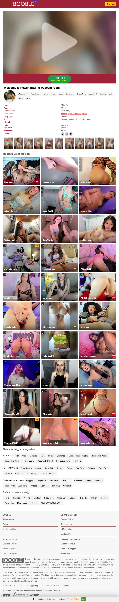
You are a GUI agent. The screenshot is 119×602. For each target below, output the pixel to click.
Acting (28, 98)
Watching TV (23, 94)
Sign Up (110, 3)
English (64, 113)
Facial (7, 497)
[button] (113, 143)
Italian (84, 113)
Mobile (34, 502)
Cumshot (67, 485)
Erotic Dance (26, 468)
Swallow (37, 497)
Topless (60, 468)
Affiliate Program (10, 553)
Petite (50, 455)
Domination (70, 94)
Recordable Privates (12, 460)
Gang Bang (103, 468)
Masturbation (22, 502)
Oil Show (91, 468)
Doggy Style (81, 94)
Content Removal (68, 543)
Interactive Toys (63, 460)
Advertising (65, 553)
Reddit (5, 524)
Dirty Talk (49, 468)
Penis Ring (9, 502)
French (78, 113)
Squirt (61, 94)
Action (20, 98)
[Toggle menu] (5, 4)
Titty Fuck (54, 480)
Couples (33, 455)
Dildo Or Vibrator (49, 473)
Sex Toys (80, 468)
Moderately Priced (45, 460)
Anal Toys (22, 485)
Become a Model (10, 543)
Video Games (35, 94)
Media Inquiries (9, 529)
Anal (110, 94)
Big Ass (86, 119)
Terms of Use (66, 524)
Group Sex (61, 497)
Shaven (64, 119)
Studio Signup (9, 548)
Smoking (98, 480)
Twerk (45, 94)
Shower (38, 468)
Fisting (88, 480)
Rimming (56, 485)
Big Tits (79, 119)
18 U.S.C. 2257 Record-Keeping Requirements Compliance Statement (32, 590)
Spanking (44, 485)
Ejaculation (49, 497)
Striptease (66, 480)
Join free (59, 79)
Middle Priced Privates (78, 455)
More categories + (51, 502)
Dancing (103, 94)
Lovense (8, 473)
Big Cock (72, 119)
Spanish (71, 113)
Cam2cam (29, 460)
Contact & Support (68, 548)
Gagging (29, 480)
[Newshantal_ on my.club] (71, 134)
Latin (42, 455)
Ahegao (34, 485)
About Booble (8, 519)
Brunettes (61, 455)
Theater (53, 94)
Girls (24, 455)
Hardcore (77, 460)
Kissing (27, 497)
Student (104, 497)
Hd (17, 455)
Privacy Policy (67, 519)
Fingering (78, 480)
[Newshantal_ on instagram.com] (66, 134)
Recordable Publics (99, 455)
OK (83, 599)
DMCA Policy (66, 529)
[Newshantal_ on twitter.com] (62, 134)
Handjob (16, 497)
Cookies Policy (67, 533)
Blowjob (34, 473)
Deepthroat (93, 94)
